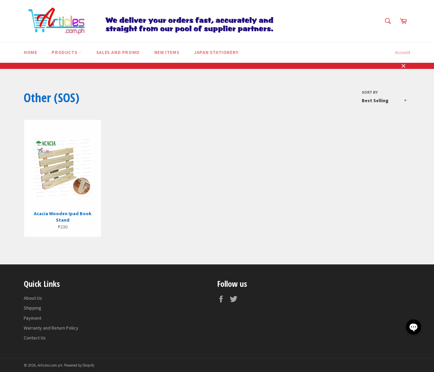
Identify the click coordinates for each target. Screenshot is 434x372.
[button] (413, 327)
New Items (166, 52)
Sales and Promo (118, 52)
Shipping (32, 308)
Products (65, 52)
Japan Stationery (216, 52)
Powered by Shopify (79, 365)
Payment (32, 318)
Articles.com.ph (50, 365)
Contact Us (35, 338)
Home (30, 52)
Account (402, 52)
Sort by (370, 92)
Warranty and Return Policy (51, 328)
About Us (33, 298)
